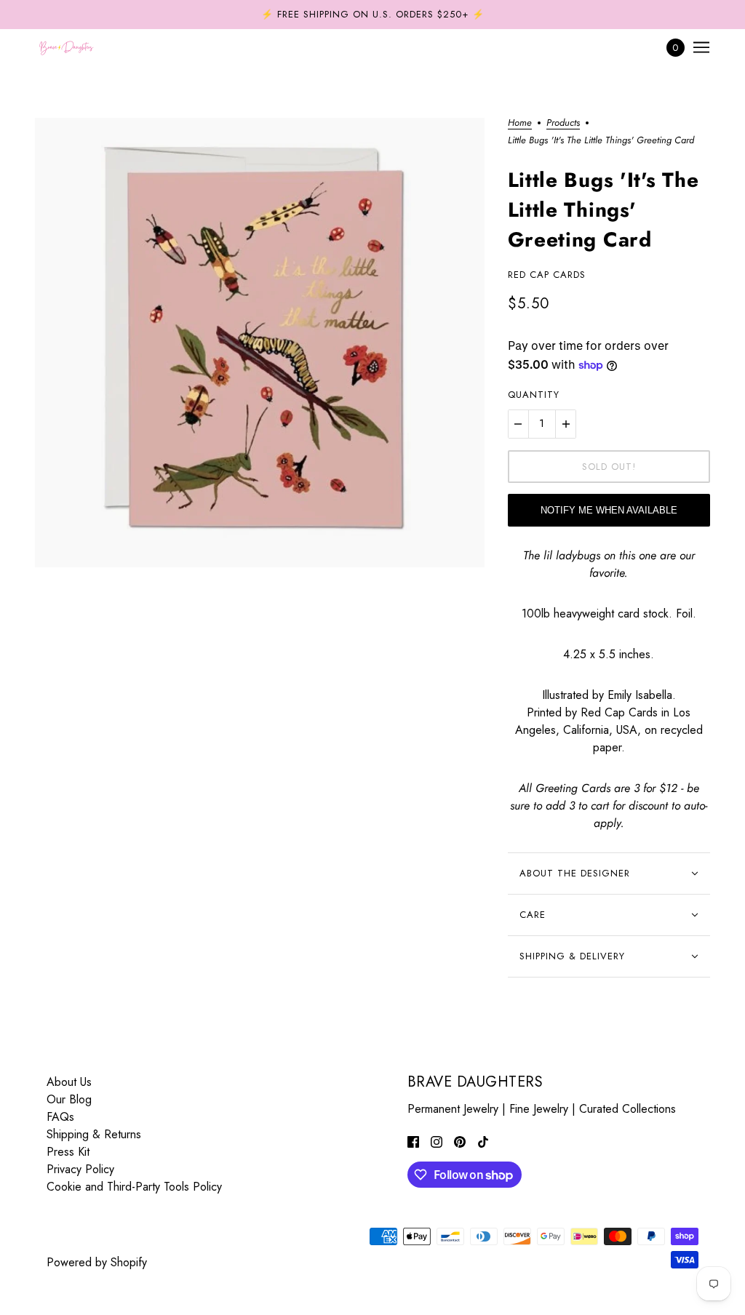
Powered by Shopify (97, 1262)
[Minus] (518, 424)
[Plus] (566, 424)
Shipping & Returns (94, 1134)
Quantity (533, 394)
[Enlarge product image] (260, 342)
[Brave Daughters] (66, 47)
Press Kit (68, 1151)
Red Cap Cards (547, 274)
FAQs (60, 1116)
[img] (413, 1141)
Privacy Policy (80, 1169)
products (563, 123)
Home (520, 123)
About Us (69, 1082)
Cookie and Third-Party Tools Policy (134, 1186)
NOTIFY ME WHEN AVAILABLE (609, 510)
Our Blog (69, 1099)
